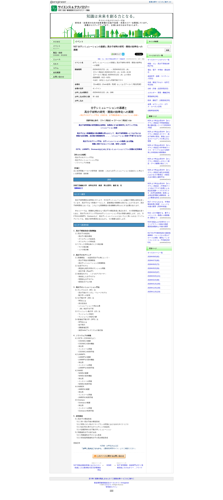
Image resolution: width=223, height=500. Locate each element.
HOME (109, 465)
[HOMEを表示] (70, 8)
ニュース (56, 59)
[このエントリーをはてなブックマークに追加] (123, 55)
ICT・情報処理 (120, 59)
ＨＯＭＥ (56, 42)
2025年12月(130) (154, 288)
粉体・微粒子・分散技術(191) (159, 100)
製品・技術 (60, 54)
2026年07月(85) (153, 260)
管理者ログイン (111, 487)
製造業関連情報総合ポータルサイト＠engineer (111, 483)
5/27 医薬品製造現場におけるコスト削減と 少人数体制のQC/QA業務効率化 (87, 467)
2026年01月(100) (154, 284)
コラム (56, 68)
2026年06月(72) (153, 264)
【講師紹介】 (78, 188)
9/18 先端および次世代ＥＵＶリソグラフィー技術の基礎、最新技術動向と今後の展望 (159, 224)
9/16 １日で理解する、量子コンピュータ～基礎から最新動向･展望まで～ (159, 215)
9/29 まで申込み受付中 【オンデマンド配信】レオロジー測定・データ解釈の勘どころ (159, 161)
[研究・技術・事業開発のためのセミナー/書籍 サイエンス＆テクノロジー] (111, 38)
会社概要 (56, 72)
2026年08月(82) (153, 257)
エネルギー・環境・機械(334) (159, 93)
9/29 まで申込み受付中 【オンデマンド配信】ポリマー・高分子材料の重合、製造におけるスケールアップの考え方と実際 (159, 136)
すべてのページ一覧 (155, 253)
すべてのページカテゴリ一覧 (158, 60)
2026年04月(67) (153, 272)
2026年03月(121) (154, 276)
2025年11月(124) (154, 292)
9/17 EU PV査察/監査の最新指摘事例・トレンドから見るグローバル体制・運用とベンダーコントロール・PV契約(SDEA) (159, 237)
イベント (56, 47)
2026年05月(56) (153, 268)
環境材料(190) (153, 96)
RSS (111, 491)
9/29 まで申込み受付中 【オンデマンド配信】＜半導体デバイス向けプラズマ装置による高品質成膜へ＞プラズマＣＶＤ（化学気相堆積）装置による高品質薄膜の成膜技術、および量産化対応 (159, 191)
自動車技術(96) (153, 110)
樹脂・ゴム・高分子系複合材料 (107, 59)
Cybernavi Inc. (108, 484)
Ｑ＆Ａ (55, 64)
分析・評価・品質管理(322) (158, 89)
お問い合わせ (58, 77)
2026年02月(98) (153, 280)
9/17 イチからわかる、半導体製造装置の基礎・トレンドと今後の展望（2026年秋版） (159, 204)
